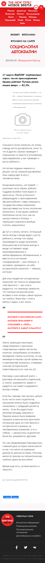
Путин (28, 20)
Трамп (20, 20)
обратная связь (24, 516)
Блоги (11, 17)
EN (36, 7)
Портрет (20, 13)
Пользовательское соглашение (24, 531)
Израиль (32, 17)
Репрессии (10, 13)
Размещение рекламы (26, 526)
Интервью (33, 10)
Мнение (11, 10)
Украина (23, 17)
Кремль (36, 20)
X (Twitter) (7, 497)
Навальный (10, 20)
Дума (22, 23)
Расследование (33, 13)
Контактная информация (27, 522)
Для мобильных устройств (28, 535)
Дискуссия (21, 10)
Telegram (15, 497)
